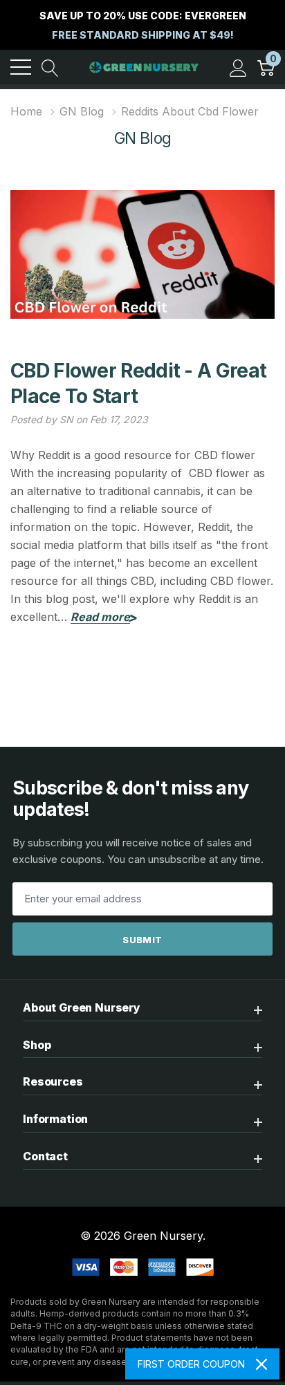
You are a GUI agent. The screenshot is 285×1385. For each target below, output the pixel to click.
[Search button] (50, 67)
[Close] (261, 1364)
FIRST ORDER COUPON (191, 1364)
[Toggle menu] (20, 67)
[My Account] (238, 67)
